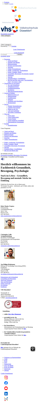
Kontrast (7, 2)
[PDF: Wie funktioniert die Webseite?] (2, 39)
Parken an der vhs (13, 109)
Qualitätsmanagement (14, 88)
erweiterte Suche (5, 56)
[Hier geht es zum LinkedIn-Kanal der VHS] (6, 395)
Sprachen (10, 67)
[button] (9, 277)
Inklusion (10, 99)
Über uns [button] (6, 114)
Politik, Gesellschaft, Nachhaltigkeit (18, 70)
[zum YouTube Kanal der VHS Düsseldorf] (6, 389)
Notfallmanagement (13, 86)
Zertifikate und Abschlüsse (15, 101)
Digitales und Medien (14, 62)
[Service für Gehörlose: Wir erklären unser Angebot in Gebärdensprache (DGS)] (2, 43)
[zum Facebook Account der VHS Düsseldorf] (6, 384)
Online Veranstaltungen (14, 69)
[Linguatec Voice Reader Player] (6, 159)
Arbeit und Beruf (12, 61)
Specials (10, 77)
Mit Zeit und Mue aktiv (11, 150)
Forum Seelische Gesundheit (16, 120)
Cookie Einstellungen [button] (7, 373)
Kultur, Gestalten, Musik (14, 72)
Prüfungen (11, 75)
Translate (13, 46)
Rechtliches (11, 90)
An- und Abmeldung (13, 85)
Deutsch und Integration (14, 65)
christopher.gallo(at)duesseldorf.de (10, 246)
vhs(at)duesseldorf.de (11, 297)
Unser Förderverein (13, 117)
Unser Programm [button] (5, 128)
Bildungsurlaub (12, 96)
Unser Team (11, 115)
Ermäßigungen (12, 98)
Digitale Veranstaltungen (14, 106)
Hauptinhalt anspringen (7, 34)
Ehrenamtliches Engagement (16, 122)
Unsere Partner (12, 119)
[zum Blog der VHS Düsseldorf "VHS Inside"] (6, 400)
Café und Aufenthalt (13, 111)
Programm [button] (7, 59)
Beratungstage (12, 103)
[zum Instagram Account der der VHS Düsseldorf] (6, 379)
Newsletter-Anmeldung (14, 112)
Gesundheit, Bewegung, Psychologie (21, 74)
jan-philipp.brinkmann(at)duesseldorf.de (12, 274)
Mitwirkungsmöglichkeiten (15, 91)
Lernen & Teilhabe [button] (9, 93)
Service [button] (6, 104)
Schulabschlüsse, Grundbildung (16, 78)
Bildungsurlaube (12, 64)
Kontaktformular (12, 125)
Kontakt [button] (6, 123)
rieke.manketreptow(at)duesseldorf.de (11, 216)
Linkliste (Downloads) (14, 107)
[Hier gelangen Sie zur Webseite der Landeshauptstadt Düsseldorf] (13, 354)
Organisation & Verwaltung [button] (12, 83)
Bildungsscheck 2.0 (13, 94)
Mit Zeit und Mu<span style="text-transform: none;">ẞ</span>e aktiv (20, 81)
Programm (4, 155)
